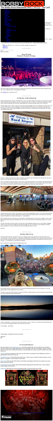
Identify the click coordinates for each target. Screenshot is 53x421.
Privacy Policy (18, 412)
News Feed (3, 361)
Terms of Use (11, 412)
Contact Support (31, 412)
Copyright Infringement (39, 412)
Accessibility (24, 412)
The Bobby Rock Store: (6, 364)
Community (7, 25)
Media (6, 37)
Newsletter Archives (5, 357)
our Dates (3, 353)
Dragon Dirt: (3, 368)
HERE (4, 92)
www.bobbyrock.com (15, 347)
